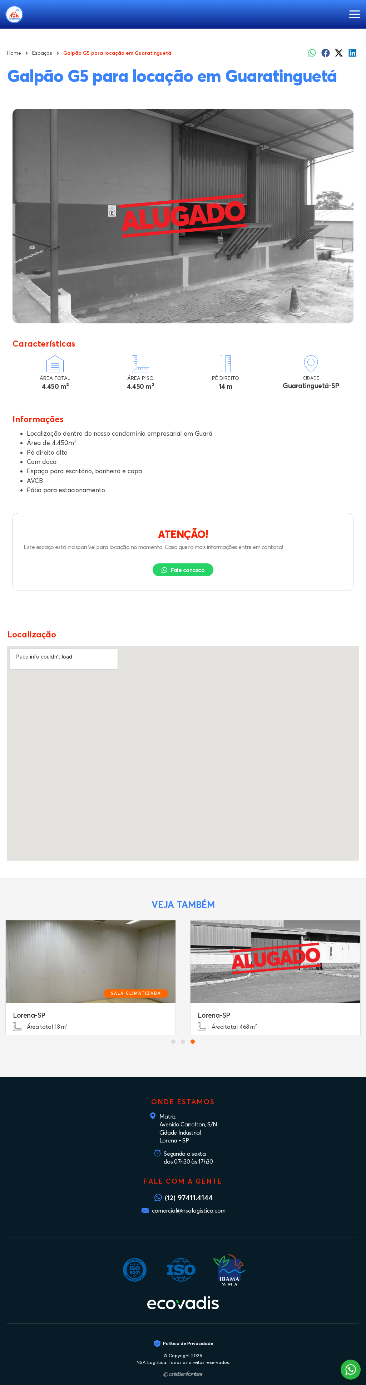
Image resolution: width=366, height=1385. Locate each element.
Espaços (42, 53)
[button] (354, 14)
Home (14, 53)
